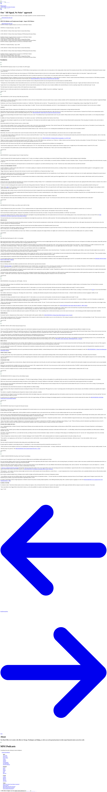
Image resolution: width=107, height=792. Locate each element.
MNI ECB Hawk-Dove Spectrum (9, 787)
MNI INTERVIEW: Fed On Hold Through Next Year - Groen (28, 448)
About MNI (5, 755)
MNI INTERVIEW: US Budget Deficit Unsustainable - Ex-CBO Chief (56, 138)
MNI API (4, 773)
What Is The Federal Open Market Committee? (11, 784)
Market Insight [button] (3, 5)
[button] (53, 2)
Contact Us (10, 6)
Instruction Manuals (6, 764)
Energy (4, 767)
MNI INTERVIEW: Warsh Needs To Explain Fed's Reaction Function (46, 112)
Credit (4, 771)
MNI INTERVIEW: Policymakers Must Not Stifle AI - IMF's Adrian (73, 305)
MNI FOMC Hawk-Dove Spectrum (9, 786)
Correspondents (5, 762)
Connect (2, 6)
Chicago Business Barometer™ (8, 788)
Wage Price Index (8, 265)
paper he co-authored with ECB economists (9, 467)
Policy (4, 768)
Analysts (4, 761)
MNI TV (4, 778)
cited (7, 187)
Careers (13, 6)
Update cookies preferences (20, 790)
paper (93, 289)
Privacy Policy (5, 757)
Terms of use (5, 756)
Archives (4, 760)
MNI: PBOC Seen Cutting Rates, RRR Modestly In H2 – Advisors (69, 338)
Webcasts (4, 779)
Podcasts (4, 777)
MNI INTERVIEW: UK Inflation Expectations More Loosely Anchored (38, 469)
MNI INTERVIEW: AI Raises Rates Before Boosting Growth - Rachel (58, 315)
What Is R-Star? (6, 785)
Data (4, 772)
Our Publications (6, 763)
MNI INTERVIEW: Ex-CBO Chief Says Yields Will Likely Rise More (45, 78)
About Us (6, 6)
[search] (1, 3)
